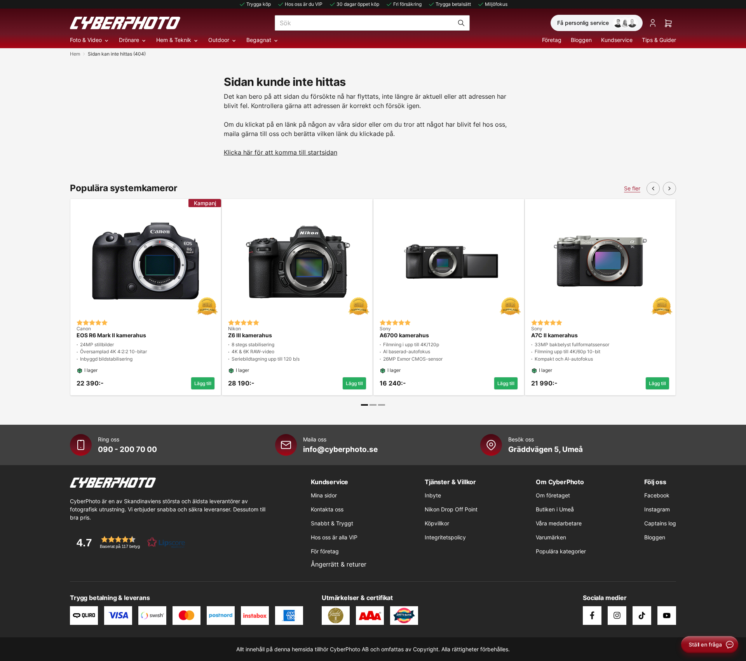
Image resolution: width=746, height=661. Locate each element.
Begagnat (258, 40)
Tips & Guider (659, 40)
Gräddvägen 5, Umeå (545, 449)
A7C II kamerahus (554, 335)
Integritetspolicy (445, 537)
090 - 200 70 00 (127, 449)
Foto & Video (86, 40)
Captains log (660, 523)
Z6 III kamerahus (250, 335)
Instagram (657, 509)
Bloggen (581, 40)
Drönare (129, 40)
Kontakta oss (327, 509)
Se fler (632, 188)
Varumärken (551, 537)
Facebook (656, 495)
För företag (325, 551)
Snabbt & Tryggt (332, 523)
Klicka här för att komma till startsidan (280, 152)
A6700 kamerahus (404, 335)
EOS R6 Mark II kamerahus (111, 335)
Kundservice (617, 40)
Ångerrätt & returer (338, 564)
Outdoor (218, 40)
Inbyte (433, 495)
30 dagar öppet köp (357, 4)
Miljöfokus (496, 4)
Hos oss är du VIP (303, 4)
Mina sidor (324, 495)
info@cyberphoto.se (340, 449)
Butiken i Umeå (555, 509)
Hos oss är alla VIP (334, 537)
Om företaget (553, 495)
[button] (128, 542)
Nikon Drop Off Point (451, 509)
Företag (551, 40)
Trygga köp (258, 4)
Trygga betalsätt (453, 4)
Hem (75, 54)
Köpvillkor (437, 523)
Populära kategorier (561, 551)
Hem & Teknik (173, 40)
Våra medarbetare (559, 523)
